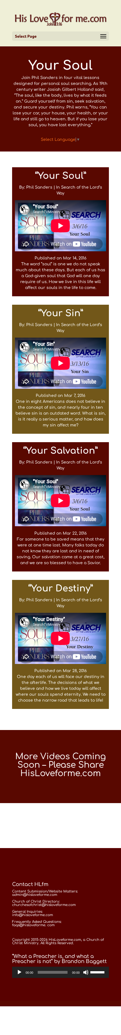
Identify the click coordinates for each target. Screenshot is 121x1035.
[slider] (98, 972)
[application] (60, 972)
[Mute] (86, 972)
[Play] (19, 972)
